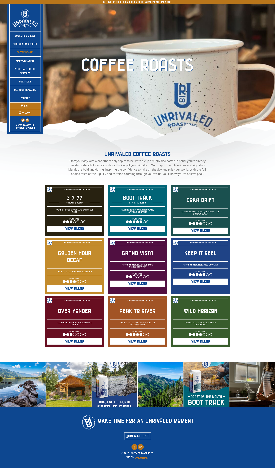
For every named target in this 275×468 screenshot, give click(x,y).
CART (26, 106)
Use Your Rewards (25, 90)
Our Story (25, 81)
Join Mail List (137, 436)
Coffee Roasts (25, 52)
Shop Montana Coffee (25, 44)
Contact (25, 98)
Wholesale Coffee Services (25, 71)
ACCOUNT (26, 112)
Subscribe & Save (25, 36)
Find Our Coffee (25, 60)
